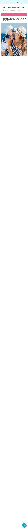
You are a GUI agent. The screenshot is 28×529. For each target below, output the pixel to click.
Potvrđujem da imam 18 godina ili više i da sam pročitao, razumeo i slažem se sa (15, 19)
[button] (26, 2)
